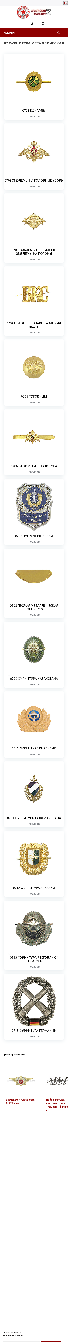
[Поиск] (58, 32)
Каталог (9, 32)
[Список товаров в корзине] (42, 23)
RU (65, 3)
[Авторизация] (32, 23)
